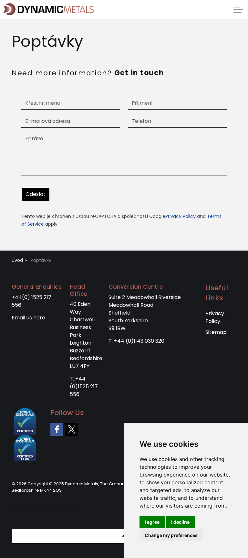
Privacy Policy (180, 216)
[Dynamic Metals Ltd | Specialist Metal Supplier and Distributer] (48, 9)
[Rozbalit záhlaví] (238, 9)
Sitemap (216, 332)
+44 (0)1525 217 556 (84, 386)
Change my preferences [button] (171, 535)
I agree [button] (152, 522)
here (39, 317)
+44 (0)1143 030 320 (139, 341)
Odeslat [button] (36, 194)
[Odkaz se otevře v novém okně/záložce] (56, 429)
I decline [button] (180, 522)
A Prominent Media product (44, 509)
